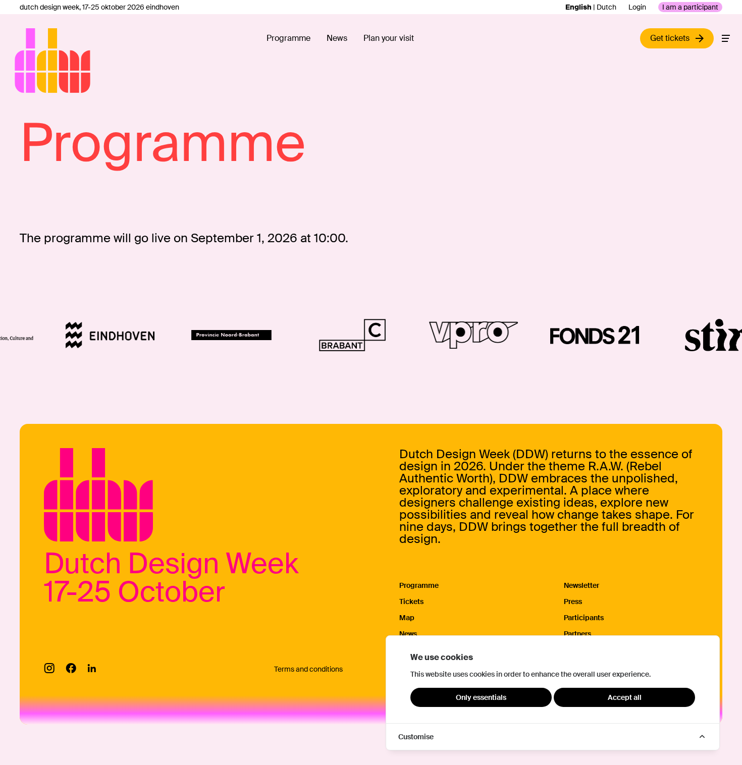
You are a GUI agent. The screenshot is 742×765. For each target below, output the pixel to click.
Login (637, 7)
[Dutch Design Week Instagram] (49, 668)
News (337, 38)
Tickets (411, 601)
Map (406, 617)
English (578, 7)
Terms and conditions (308, 669)
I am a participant (690, 7)
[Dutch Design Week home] (26, 60)
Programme (288, 38)
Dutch (606, 7)
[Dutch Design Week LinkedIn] (91, 668)
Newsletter (581, 585)
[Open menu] (726, 38)
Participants (584, 617)
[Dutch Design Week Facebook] (71, 668)
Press (573, 601)
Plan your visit (388, 38)
